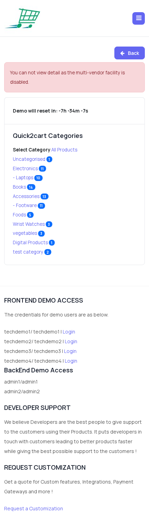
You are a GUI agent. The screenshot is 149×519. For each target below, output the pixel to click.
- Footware (28, 205)
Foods (22, 215)
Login (69, 331)
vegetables (28, 233)
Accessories (29, 196)
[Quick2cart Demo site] (22, 18)
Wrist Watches (31, 224)
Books (23, 187)
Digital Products (33, 242)
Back (133, 53)
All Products (64, 150)
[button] (138, 18)
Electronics (28, 168)
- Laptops (27, 177)
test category (31, 252)
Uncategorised (31, 159)
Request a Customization (33, 508)
